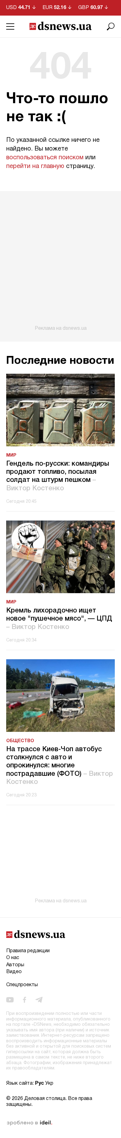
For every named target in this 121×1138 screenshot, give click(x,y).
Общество (20, 741)
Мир (11, 456)
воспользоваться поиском (44, 158)
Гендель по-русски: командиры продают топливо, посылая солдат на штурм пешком (57, 476)
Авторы (15, 965)
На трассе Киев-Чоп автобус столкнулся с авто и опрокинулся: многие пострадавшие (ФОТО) (59, 765)
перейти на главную (35, 166)
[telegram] (39, 1000)
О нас (12, 958)
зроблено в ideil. (29, 1123)
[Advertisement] (60, 261)
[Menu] (10, 26)
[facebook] (24, 1000)
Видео (14, 972)
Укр (49, 1083)
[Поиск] (111, 26)
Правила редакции (28, 951)
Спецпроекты (22, 985)
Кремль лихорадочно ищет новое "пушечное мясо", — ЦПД (59, 618)
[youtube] (10, 1000)
